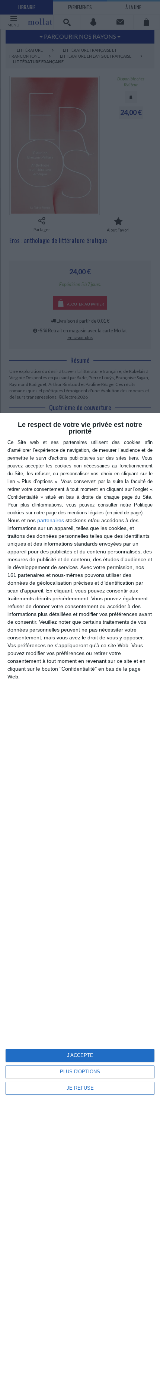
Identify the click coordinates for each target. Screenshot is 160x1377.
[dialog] (80, 895)
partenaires (50, 520)
